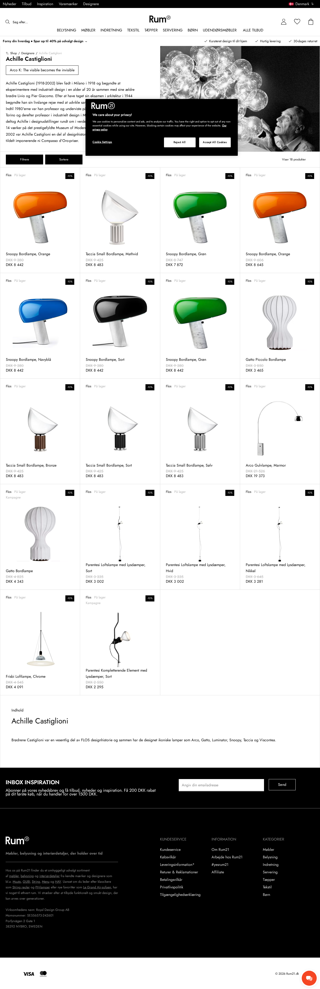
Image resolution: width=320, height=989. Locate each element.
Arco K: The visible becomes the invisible (42, 70)
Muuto (17, 881)
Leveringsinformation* (177, 865)
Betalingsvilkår (171, 880)
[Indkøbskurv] (310, 22)
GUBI (26, 881)
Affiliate (218, 872)
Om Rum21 (220, 850)
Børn (266, 895)
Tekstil (267, 887)
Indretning (271, 865)
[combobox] (301, 4)
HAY (58, 881)
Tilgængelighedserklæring (180, 895)
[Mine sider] (283, 22)
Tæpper (269, 880)
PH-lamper (42, 887)
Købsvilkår (168, 857)
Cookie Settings (102, 142)
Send (282, 784)
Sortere (63, 159)
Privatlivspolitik (171, 887)
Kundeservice (170, 850)
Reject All (180, 142)
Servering (270, 872)
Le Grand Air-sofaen (97, 887)
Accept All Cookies (215, 142)
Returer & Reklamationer (179, 872)
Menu (45, 881)
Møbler (268, 850)
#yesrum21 (220, 865)
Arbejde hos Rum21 (227, 857)
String (36, 881)
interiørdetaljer (49, 876)
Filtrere (24, 159)
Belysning (270, 857)
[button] (303, 4)
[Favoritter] (297, 22)
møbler (14, 876)
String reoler (21, 887)
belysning (27, 876)
